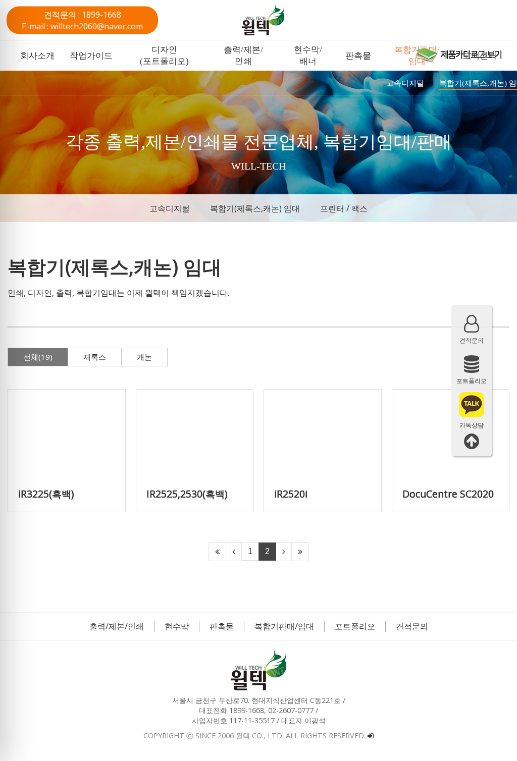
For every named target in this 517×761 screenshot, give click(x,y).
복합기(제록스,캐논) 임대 (255, 208)
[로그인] (371, 735)
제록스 (94, 357)
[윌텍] (279, 20)
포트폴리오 (355, 626)
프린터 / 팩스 (344, 208)
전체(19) (38, 357)
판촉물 (222, 626)
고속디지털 (169, 208)
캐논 (144, 357)
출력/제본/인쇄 (116, 626)
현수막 (177, 626)
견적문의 (412, 626)
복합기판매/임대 (284, 626)
